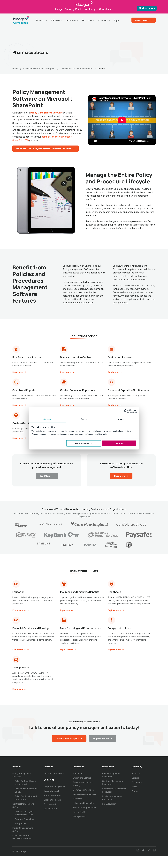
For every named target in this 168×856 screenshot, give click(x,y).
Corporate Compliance (54, 786)
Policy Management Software (21, 775)
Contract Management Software (23, 805)
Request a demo (142, 20)
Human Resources (52, 795)
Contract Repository (24, 819)
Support (118, 20)
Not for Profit (79, 812)
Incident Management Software (22, 829)
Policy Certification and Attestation (26, 798)
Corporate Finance (52, 799)
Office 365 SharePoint (54, 773)
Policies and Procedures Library (26, 790)
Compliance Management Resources (114, 790)
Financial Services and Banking (83, 784)
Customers (137, 782)
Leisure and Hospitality (83, 803)
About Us (136, 773)
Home (15, 68)
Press (134, 786)
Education (77, 773)
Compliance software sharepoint (39, 68)
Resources (87, 20)
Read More (45, 476)
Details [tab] (84, 419)
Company (103, 20)
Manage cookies (82, 443)
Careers (135, 777)
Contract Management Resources (112, 783)
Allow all (119, 443)
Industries (71, 20)
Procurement (50, 804)
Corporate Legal (51, 791)
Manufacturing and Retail (84, 807)
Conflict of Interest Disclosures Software (22, 837)
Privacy (135, 791)
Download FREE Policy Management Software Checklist (43, 148)
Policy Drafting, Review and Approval (25, 783)
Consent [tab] (47, 419)
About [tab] (121, 419)
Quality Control (51, 808)
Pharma (101, 68)
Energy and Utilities (82, 777)
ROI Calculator (109, 804)
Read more (17, 372)
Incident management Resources (112, 798)
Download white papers (67, 738)
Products (40, 20)
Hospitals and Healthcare (84, 794)
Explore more (19, 610)
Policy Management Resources (111, 775)
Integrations (20, 823)
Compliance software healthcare (76, 68)
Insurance (77, 798)
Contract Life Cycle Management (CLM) (24, 813)
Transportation (80, 816)
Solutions (55, 20)
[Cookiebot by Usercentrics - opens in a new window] (126, 411)
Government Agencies (83, 790)
